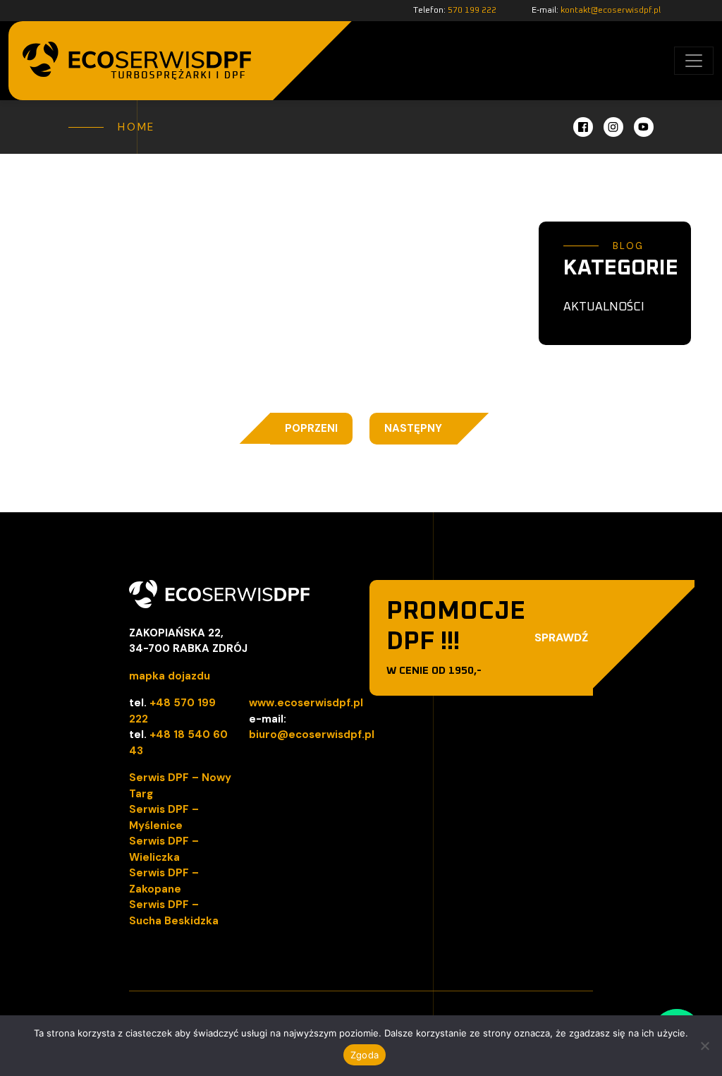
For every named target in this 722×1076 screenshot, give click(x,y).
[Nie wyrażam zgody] (704, 1046)
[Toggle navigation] (694, 61)
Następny (413, 428)
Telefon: (454, 10)
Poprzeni (311, 428)
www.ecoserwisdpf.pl (306, 703)
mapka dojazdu (169, 676)
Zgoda (364, 1054)
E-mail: (596, 10)
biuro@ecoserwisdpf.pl (311, 734)
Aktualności (603, 307)
